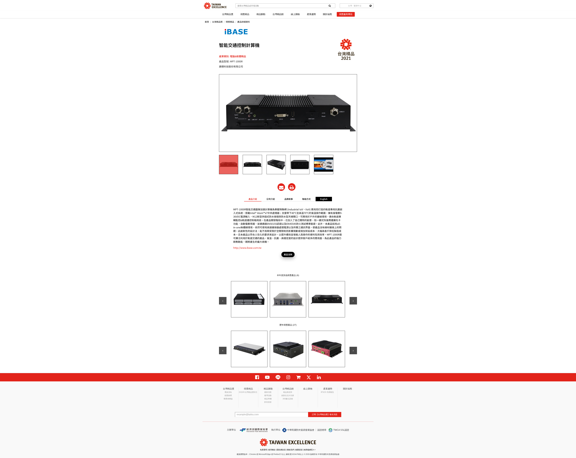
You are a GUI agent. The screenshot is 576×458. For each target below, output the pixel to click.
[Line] (278, 377)
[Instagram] (288, 377)
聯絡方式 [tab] (306, 198)
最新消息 (268, 392)
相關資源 (299, 450)
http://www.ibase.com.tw (247, 247)
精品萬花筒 (287, 392)
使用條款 (272, 450)
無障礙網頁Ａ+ (310, 450)
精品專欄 (268, 399)
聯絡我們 (290, 450)
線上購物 (295, 14)
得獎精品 (244, 14)
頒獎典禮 (228, 395)
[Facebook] (257, 377)
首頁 (207, 21)
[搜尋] (329, 6)
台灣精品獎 (227, 14)
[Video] (267, 377)
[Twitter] (308, 377)
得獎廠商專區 (345, 14)
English (323, 198)
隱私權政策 (281, 450)
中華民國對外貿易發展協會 (300, 430)
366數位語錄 (288, 399)
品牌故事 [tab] (288, 198)
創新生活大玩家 (287, 395)
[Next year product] (353, 350)
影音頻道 (268, 402)
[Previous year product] (222, 350)
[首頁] (215, 5)
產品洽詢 (288, 254)
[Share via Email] (281, 187)
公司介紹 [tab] (270, 198)
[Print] (292, 187)
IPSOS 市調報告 (327, 392)
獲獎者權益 (228, 399)
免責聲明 (263, 450)
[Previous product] (222, 300)
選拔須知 (228, 392)
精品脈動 (260, 14)
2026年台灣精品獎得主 (248, 392)
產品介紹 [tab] (253, 198)
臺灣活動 (268, 395)
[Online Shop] (298, 377)
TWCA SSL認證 (341, 430)
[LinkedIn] (319, 377)
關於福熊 (327, 14)
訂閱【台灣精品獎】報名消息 (324, 414)
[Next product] (353, 300)
